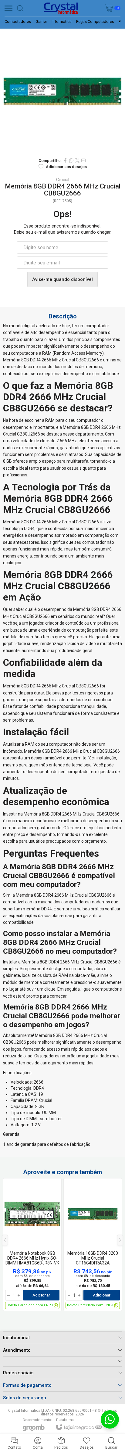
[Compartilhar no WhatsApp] (71, 160)
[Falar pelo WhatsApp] (110, 1419)
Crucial (62, 180)
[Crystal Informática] (60, 8)
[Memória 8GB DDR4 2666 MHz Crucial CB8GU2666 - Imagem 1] (62, 91)
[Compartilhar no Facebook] (65, 160)
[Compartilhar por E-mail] (83, 160)
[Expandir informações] (62, 1361)
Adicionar (41, 1295)
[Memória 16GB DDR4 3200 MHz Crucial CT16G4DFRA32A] (93, 1244)
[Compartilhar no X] (77, 160)
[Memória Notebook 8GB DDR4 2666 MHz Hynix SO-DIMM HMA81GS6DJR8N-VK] (32, 1244)
